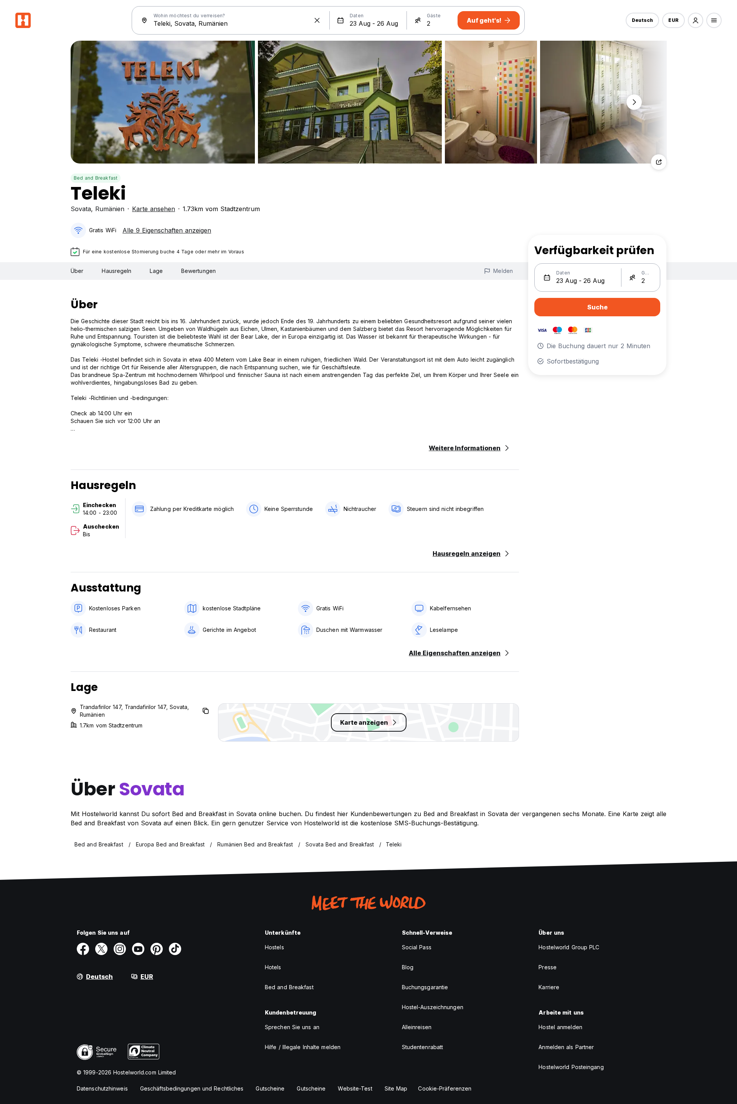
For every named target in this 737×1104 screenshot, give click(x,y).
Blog (407, 967)
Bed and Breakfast (95, 178)
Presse (548, 967)
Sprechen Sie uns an (292, 1027)
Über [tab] (77, 271)
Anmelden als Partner (566, 1047)
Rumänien (109, 209)
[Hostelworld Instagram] (120, 949)
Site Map (396, 1088)
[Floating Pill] (634, 102)
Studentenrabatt (422, 1047)
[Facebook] (83, 949)
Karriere (549, 987)
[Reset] (317, 20)
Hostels (274, 947)
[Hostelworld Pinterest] (156, 949)
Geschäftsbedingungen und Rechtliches (192, 1088)
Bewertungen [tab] (198, 271)
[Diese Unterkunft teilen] (658, 162)
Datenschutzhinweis (102, 1088)
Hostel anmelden (560, 1027)
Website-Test (355, 1088)
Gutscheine (270, 1088)
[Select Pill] (695, 20)
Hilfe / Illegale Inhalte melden (302, 1047)
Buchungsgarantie (425, 987)
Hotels (273, 967)
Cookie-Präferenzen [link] (444, 1088)
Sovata (81, 209)
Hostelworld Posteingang (571, 1067)
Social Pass (416, 947)
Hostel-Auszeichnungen (432, 1007)
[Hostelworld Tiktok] (175, 949)
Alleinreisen (416, 1027)
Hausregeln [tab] (116, 271)
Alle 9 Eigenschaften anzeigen (166, 230)
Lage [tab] (156, 271)
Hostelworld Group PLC (569, 947)
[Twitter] (101, 949)
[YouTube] (138, 949)
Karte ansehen (153, 209)
